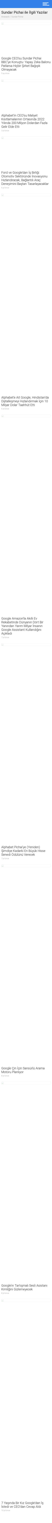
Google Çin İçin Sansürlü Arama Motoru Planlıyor (23, 1070)
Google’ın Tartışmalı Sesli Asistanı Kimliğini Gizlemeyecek (24, 1287)
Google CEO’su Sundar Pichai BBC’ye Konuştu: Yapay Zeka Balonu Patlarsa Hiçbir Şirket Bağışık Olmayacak (26, 63)
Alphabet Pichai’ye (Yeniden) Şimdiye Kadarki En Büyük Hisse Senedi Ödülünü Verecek (23, 850)
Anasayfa (5, 17)
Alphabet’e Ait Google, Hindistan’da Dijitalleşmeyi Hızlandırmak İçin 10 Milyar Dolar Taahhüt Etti (25, 401)
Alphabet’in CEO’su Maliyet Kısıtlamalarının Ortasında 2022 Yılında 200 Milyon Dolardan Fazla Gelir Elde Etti (24, 121)
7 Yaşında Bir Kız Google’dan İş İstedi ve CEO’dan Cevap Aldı (22, 1505)
